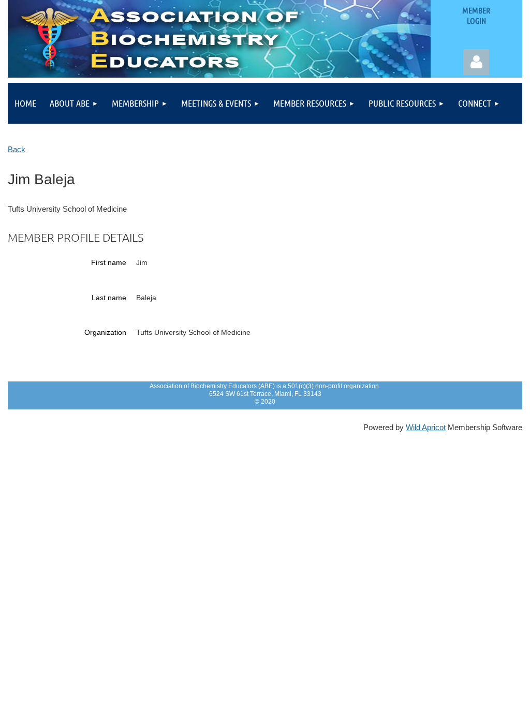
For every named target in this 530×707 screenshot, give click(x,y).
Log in (476, 62)
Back (16, 149)
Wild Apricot (426, 427)
